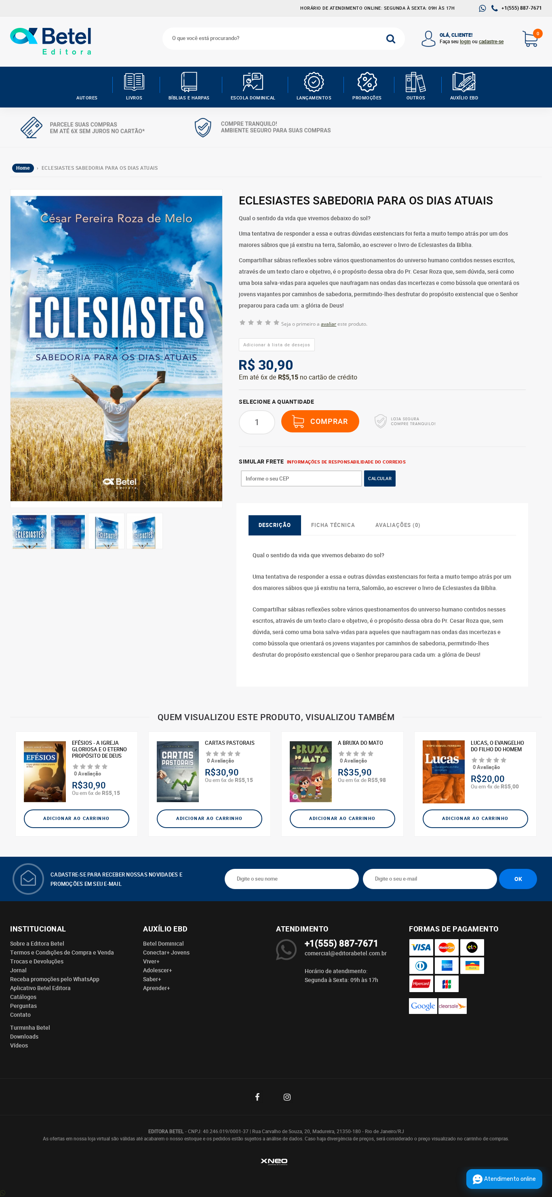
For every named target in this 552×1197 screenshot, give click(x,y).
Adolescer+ (157, 970)
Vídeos (19, 1045)
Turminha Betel (30, 1028)
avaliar (328, 323)
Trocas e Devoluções (36, 961)
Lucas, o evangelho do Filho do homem (497, 746)
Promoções (367, 98)
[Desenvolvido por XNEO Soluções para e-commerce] (276, 1163)
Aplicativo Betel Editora (40, 988)
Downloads (24, 1037)
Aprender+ (156, 988)
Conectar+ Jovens (166, 952)
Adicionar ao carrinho (76, 818)
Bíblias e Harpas (189, 98)
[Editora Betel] (52, 41)
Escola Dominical (253, 98)
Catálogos (23, 997)
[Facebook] (261, 1097)
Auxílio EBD (464, 98)
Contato (20, 1015)
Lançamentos (314, 98)
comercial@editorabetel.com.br (346, 953)
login (465, 41)
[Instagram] (291, 1097)
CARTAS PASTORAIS (230, 743)
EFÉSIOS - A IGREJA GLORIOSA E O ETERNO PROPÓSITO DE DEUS (99, 749)
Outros (416, 98)
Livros (134, 98)
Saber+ (152, 979)
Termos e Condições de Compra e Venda (62, 952)
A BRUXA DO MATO (360, 743)
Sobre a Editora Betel (37, 944)
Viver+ (151, 961)
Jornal (18, 970)
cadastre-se (491, 41)
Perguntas (23, 1006)
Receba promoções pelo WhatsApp (54, 979)
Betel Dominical (163, 944)
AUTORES (87, 98)
